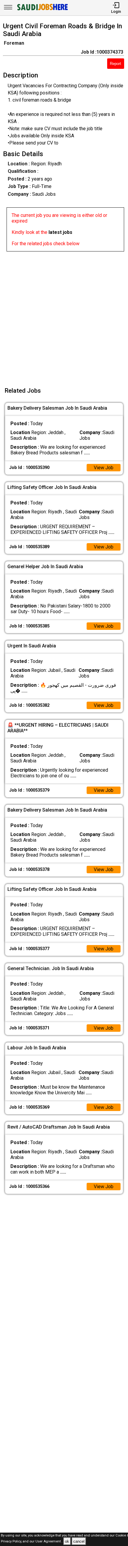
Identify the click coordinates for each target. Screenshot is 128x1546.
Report (115, 63)
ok (67, 1541)
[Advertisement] (64, 315)
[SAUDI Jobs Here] (42, 10)
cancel (79, 1541)
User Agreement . (49, 1542)
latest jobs (60, 232)
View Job (103, 467)
